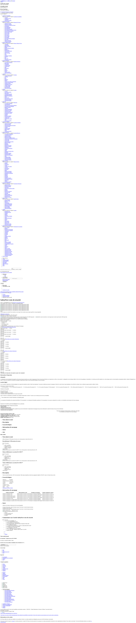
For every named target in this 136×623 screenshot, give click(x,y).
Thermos (6, 215)
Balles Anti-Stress (8, 46)
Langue (4, 274)
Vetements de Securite (8, 251)
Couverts (6, 167)
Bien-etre (6, 201)
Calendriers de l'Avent (8, 84)
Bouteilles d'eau (7, 211)
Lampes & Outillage (6, 121)
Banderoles (6, 144)
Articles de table (7, 184)
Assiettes (6, 162)
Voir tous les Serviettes (8, 178)
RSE (3, 550)
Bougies (6, 163)
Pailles (6, 170)
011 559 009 (2, 292)
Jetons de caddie (7, 52)
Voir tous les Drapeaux (8, 148)
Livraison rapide (7, 86)
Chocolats (6, 193)
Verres (4, 577)
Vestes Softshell (7, 248)
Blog (3, 264)
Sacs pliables (7, 37)
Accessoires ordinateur (8, 103)
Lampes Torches (7, 128)
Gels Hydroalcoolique (8, 203)
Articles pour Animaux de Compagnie (11, 138)
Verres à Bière (7, 221)
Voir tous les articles (8, 20)
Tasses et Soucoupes (8, 218)
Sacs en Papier (7, 35)
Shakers (6, 214)
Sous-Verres (7, 179)
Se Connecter (5, 277)
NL (5, 276)
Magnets (6, 175)
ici (91, 621)
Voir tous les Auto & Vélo (9, 141)
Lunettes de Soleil (8, 236)
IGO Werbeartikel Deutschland (10, 596)
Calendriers (6, 19)
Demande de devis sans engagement (6, 409)
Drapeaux (6, 143)
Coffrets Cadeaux (8, 85)
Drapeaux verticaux (8, 146)
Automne (6, 76)
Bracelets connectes (8, 115)
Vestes (6, 247)
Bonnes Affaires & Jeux (7, 42)
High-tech (4, 101)
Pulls (3, 578)
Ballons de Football (8, 136)
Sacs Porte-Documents (8, 29)
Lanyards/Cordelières (8, 55)
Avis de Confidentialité (6, 605)
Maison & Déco (5, 160)
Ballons (6, 47)
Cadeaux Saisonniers (8, 75)
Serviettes (6, 176)
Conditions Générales (6, 603)
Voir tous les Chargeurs (8, 112)
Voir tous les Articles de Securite (10, 125)
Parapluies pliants (8, 154)
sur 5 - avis (5, 0)
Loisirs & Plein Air (6, 132)
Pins (5, 57)
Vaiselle (4, 209)
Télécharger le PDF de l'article (8, 487)
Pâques (6, 80)
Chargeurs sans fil (8, 111)
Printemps (6, 79)
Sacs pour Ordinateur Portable (10, 38)
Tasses (6, 217)
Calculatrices (7, 64)
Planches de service (8, 185)
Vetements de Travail (8, 253)
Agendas (6, 17)
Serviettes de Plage (8, 157)
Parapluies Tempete (8, 153)
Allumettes (6, 44)
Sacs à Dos (6, 39)
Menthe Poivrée (7, 194)
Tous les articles (5, 256)
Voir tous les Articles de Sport (10, 137)
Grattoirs (6, 127)
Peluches (6, 56)
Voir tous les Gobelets (8, 216)
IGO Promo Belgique (6, 589)
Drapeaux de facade (8, 145)
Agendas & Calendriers (6, 15)
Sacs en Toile (7, 36)
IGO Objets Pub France (9, 595)
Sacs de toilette (7, 206)
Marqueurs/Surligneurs (8, 95)
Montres (6, 237)
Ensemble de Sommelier (9, 173)
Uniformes (6, 246)
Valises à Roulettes (8, 40)
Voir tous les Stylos (8, 99)
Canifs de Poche (7, 126)
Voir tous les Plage (8, 158)
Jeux (5, 53)
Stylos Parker (7, 97)
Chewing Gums (7, 192)
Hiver (6, 78)
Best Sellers (16, 291)
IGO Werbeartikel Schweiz (9, 599)
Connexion (4, 281)
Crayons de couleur (8, 92)
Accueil (4, 294)
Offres (1, 291)
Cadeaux (4, 73)
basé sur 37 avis (18, 302)
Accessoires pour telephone (9, 106)
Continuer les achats (6, 289)
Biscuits (6, 189)
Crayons (6, 91)
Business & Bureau (6, 60)
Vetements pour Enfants (9, 254)
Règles (6, 71)
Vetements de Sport (8, 252)
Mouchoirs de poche (8, 205)
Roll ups (6, 70)
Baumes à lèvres (7, 200)
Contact (4, 558)
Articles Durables (6, 260)
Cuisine (6, 165)
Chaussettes (7, 231)
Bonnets (6, 228)
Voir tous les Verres (8, 223)
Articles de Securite (8, 123)
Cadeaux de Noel (8, 83)
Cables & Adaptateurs (8, 109)
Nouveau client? (5, 280)
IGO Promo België (8, 591)
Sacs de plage (7, 32)
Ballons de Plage (7, 142)
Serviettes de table (8, 186)
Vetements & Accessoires (7, 225)
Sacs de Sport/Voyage (8, 31)
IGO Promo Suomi (8, 598)
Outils (6, 130)
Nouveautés (5, 261)
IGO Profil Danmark (8, 594)
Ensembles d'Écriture (8, 94)
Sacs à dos (4, 565)
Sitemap (4, 607)
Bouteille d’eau (7, 196)
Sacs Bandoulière (8, 27)
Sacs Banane (7, 26)
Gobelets (6, 213)
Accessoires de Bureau (8, 62)
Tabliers (6, 180)
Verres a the (7, 220)
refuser (13, 621)
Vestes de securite (8, 124)
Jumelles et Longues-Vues (9, 151)
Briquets (6, 49)
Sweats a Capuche (8, 241)
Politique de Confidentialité (7, 604)
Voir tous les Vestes (8, 249)
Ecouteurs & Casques (8, 113)
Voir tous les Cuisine (8, 172)
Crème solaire (7, 202)
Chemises (6, 232)
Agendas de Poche (8, 18)
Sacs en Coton (7, 33)
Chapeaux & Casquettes (9, 230)
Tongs (6, 245)
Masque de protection (8, 204)
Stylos (6, 96)
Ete (5, 77)
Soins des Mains (7, 207)
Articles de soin (7, 199)
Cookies (4, 606)
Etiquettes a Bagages (8, 24)
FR (5, 275)
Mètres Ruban (7, 129)
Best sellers (5, 262)
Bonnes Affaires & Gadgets (9, 48)
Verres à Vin (7, 222)
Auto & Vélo (7, 139)
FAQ (3, 265)
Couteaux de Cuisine (8, 166)
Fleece (6, 235)
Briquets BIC (7, 50)
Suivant (6, 534)
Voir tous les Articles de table (9, 188)
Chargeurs (6, 108)
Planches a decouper (8, 171)
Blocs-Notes (7, 63)
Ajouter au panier (3, 406)
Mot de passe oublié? (6, 279)
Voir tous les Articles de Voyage (10, 25)
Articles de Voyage (8, 23)
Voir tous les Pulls (8, 242)
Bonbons (6, 190)
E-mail (10, 292)
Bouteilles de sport (8, 212)
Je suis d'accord (3, 622)
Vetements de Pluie (8, 250)
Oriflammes (7, 147)
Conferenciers (7, 66)
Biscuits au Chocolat (8, 191)
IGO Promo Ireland (8, 597)
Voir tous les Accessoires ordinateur (11, 105)
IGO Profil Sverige (8, 593)
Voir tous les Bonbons (8, 195)
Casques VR (7, 117)
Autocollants (7, 45)
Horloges (6, 174)
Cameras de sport (7, 116)
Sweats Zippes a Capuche (9, 243)
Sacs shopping (5, 576)
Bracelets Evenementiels (9, 229)
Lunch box (6, 169)
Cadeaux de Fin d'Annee (9, 82)
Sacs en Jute (7, 34)
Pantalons (6, 238)
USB (5, 119)
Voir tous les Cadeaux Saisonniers (10, 81)
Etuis (5, 67)
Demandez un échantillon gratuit (6, 407)
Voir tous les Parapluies (8, 155)
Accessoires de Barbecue (9, 134)
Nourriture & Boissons (6, 182)
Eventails (6, 234)
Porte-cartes (7, 68)
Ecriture (4, 89)
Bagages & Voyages (6, 21)
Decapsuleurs (7, 168)
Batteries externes (8, 107)
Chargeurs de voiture (8, 110)
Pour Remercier (7, 87)
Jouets (6, 54)
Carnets (4, 566)
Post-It (6, 69)
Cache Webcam (7, 104)
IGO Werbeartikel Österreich (9, 590)
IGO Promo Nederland (8, 601)
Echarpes (6, 233)
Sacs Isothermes (7, 28)
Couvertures (7, 164)
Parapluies (6, 152)
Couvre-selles (7, 140)
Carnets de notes (7, 65)
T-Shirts (6, 244)
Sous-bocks (7, 187)
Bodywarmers (7, 227)
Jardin (6, 150)
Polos (6, 239)
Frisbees (6, 149)
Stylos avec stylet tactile (9, 98)
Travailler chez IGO (6, 551)
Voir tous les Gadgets (8, 118)
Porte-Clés (6, 58)
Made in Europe (5, 263)
